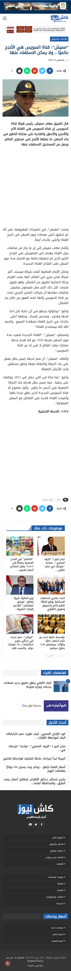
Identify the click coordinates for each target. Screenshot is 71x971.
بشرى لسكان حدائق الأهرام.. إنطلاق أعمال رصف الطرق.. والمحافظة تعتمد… (34, 781)
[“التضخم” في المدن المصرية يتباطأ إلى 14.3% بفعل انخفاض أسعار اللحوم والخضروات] (19, 546)
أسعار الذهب (57, 934)
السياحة (59, 903)
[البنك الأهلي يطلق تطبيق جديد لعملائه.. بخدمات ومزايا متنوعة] (61, 686)
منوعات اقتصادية (55, 877)
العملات (60, 890)
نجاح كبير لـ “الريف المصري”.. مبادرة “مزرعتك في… (36, 748)
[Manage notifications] (7, 963)
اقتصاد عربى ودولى (54, 857)
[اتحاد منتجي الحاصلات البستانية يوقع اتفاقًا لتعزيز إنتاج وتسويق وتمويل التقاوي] (51, 585)
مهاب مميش (48, 499)
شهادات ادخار (57, 928)
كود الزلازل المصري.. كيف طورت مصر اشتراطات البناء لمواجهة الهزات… (35, 735)
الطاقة (60, 884)
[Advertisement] (35, 185)
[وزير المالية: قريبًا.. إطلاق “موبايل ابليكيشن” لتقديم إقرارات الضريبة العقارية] (19, 585)
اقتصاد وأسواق (59, 39)
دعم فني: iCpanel (35, 966)
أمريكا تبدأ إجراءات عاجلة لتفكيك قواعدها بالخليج (34, 758)
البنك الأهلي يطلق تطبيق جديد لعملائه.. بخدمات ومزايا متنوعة (27, 685)
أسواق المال (57, 837)
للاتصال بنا (19, 958)
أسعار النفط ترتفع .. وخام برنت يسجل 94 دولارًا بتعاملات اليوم (35, 769)
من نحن (9, 958)
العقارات (59, 864)
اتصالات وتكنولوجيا (54, 897)
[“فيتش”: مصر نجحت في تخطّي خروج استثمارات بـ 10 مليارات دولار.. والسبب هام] (19, 624)
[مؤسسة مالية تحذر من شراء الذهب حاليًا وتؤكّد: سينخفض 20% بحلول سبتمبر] (51, 624)
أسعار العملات (57, 941)
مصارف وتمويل (56, 851)
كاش (58, 499)
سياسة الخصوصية (35, 961)
